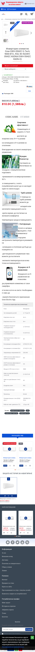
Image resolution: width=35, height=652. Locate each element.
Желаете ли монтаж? (11, 66)
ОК (32, 637)
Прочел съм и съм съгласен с (12, 634)
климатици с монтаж (11, 413)
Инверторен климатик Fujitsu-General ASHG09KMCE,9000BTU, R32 (25, 458)
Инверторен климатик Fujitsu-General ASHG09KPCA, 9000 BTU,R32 (9, 458)
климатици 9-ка (24, 413)
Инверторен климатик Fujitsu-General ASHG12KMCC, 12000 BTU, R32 (25, 526)
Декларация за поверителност (13, 647)
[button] (12, 33)
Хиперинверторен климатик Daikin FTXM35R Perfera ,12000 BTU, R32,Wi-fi (9, 526)
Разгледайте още (17, 435)
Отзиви (24, 116)
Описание (11, 116)
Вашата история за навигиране (17, 473)
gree (27, 410)
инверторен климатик (17, 410)
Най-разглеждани (8, 507)
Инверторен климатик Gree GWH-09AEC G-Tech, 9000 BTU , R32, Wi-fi (8, 498)
